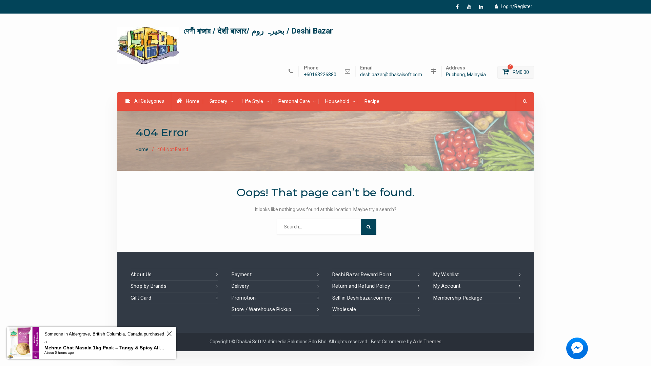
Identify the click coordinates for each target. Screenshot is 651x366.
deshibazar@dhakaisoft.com (391, 75)
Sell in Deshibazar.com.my (362, 298)
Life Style (252, 101)
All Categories (149, 101)
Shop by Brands (148, 286)
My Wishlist (446, 274)
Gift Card (141, 298)
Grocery (218, 101)
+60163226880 (320, 75)
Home (192, 101)
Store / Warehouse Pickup (262, 309)
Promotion (244, 298)
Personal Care (294, 101)
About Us (141, 274)
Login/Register (516, 6)
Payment (242, 274)
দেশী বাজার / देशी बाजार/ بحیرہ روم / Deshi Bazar (258, 31)
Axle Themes (427, 341)
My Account (447, 286)
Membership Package (457, 298)
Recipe (371, 101)
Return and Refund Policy (361, 286)
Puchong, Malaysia (466, 75)
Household (337, 101)
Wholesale (344, 309)
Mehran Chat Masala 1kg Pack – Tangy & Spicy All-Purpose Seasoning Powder (104, 347)
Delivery (240, 286)
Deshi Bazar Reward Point (361, 274)
